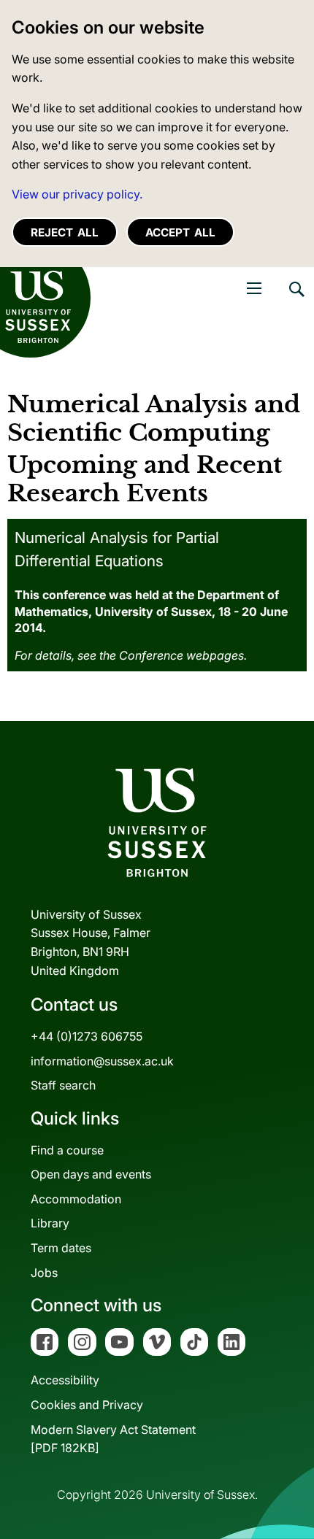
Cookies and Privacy (87, 1404)
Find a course (67, 1150)
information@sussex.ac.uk (102, 1061)
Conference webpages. (183, 655)
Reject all (65, 232)
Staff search (63, 1085)
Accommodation (76, 1199)
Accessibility (65, 1380)
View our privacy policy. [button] (77, 194)
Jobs (44, 1272)
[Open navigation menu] (254, 288)
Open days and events (91, 1174)
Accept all (180, 232)
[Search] (295, 300)
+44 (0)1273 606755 (86, 1036)
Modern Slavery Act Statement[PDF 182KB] (113, 1439)
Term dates (61, 1248)
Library (50, 1223)
